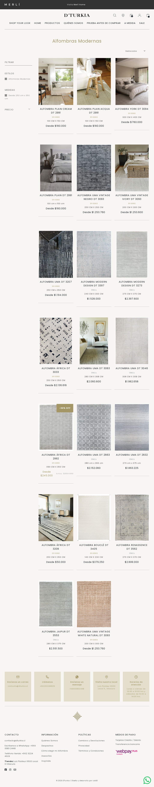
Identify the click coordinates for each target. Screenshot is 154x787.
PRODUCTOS (52, 23)
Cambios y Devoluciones (92, 740)
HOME (37, 23)
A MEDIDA (130, 23)
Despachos (47, 745)
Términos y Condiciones (91, 751)
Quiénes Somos (50, 740)
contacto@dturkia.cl (18, 686)
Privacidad (84, 745)
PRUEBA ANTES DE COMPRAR (104, 23)
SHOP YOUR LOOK (20, 23)
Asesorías (47, 756)
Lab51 (95, 781)
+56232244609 (47, 686)
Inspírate (46, 761)
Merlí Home (79, 4)
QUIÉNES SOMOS (73, 23)
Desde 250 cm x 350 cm (17, 97)
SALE (142, 23)
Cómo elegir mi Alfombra (55, 751)
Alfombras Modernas (19, 79)
